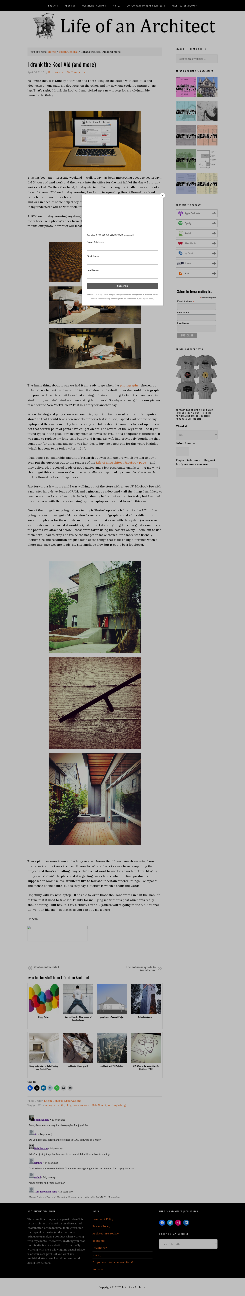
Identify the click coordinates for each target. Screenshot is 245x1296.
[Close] (162, 195)
